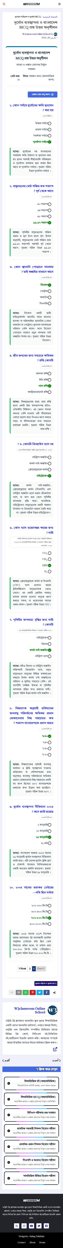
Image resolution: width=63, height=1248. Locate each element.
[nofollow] (12, 992)
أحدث (55, 1060)
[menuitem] (42, 1242)
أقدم (7, 1060)
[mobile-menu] (59, 4)
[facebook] (46, 992)
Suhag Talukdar (37, 1236)
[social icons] (46, 1225)
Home (42, 1243)
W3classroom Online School (29, 1010)
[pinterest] (33, 992)
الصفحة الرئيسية (50, 17)
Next (23, 968)
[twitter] (40, 992)
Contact (22, 1243)
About (32, 1243)
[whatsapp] (26, 992)
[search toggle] (4, 4)
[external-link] (55, 1049)
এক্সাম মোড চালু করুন (41, 94)
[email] (19, 992)
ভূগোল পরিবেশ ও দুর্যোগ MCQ (28, 17)
